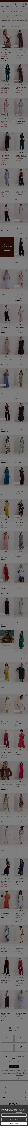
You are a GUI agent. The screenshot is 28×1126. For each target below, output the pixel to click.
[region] (14, 1115)
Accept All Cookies (14, 1123)
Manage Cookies (14, 1115)
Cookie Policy (19, 1112)
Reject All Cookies (14, 1119)
